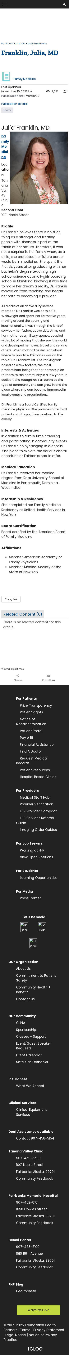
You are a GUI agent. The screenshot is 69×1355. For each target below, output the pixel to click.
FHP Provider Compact (38, 811)
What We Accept (30, 1086)
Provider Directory (12, 43)
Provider (27, 804)
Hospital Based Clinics (38, 777)
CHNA (20, 1022)
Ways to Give (38, 1310)
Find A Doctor (31, 751)
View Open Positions (36, 857)
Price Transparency (34, 705)
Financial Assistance (37, 744)
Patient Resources (35, 770)
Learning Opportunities (39, 877)
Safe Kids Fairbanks (32, 1062)
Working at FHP (32, 850)
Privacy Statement (48, 1330)
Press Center (30, 898)
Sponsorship (26, 1029)
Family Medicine (36, 43)
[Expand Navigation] (4, 4)
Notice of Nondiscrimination (31, 721)
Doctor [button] (7, 110)
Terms (25, 1330)
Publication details (14, 104)
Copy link (11, 599)
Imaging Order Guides (38, 829)
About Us (23, 968)
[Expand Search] (65, 4)
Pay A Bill (27, 737)
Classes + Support (31, 1036)
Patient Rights (31, 712)
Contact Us (25, 999)
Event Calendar (29, 1055)
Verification (43, 804)
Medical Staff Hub (34, 797)
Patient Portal (31, 731)
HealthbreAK (26, 1291)
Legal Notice (15, 1335)
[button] (17, 677)
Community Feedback (34, 1178)
